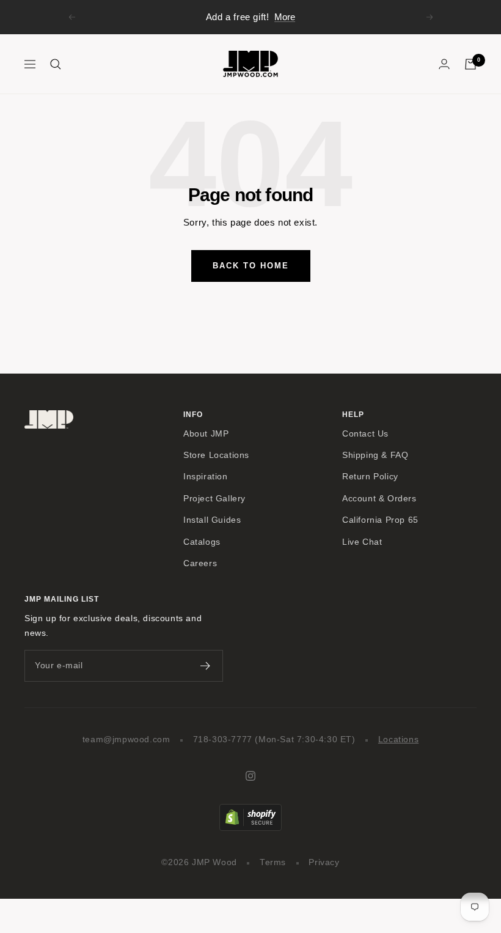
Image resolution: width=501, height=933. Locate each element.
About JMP (206, 433)
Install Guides (212, 520)
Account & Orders (379, 498)
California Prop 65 (380, 520)
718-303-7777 (222, 739)
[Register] (205, 666)
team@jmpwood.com (126, 739)
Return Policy (370, 476)
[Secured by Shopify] (250, 811)
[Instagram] (250, 776)
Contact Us (365, 433)
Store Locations (216, 455)
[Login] (444, 64)
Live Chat (362, 542)
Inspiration (205, 476)
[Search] (55, 64)
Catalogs (202, 542)
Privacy (324, 862)
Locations (398, 739)
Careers (200, 563)
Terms (273, 862)
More (284, 17)
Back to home (251, 265)
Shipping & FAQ (375, 455)
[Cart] (470, 64)
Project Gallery (214, 498)
